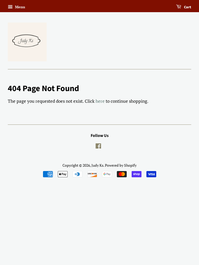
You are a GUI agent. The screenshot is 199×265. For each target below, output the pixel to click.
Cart (187, 7)
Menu (19, 6)
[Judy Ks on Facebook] (98, 146)
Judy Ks (97, 165)
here (100, 101)
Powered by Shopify (121, 165)
